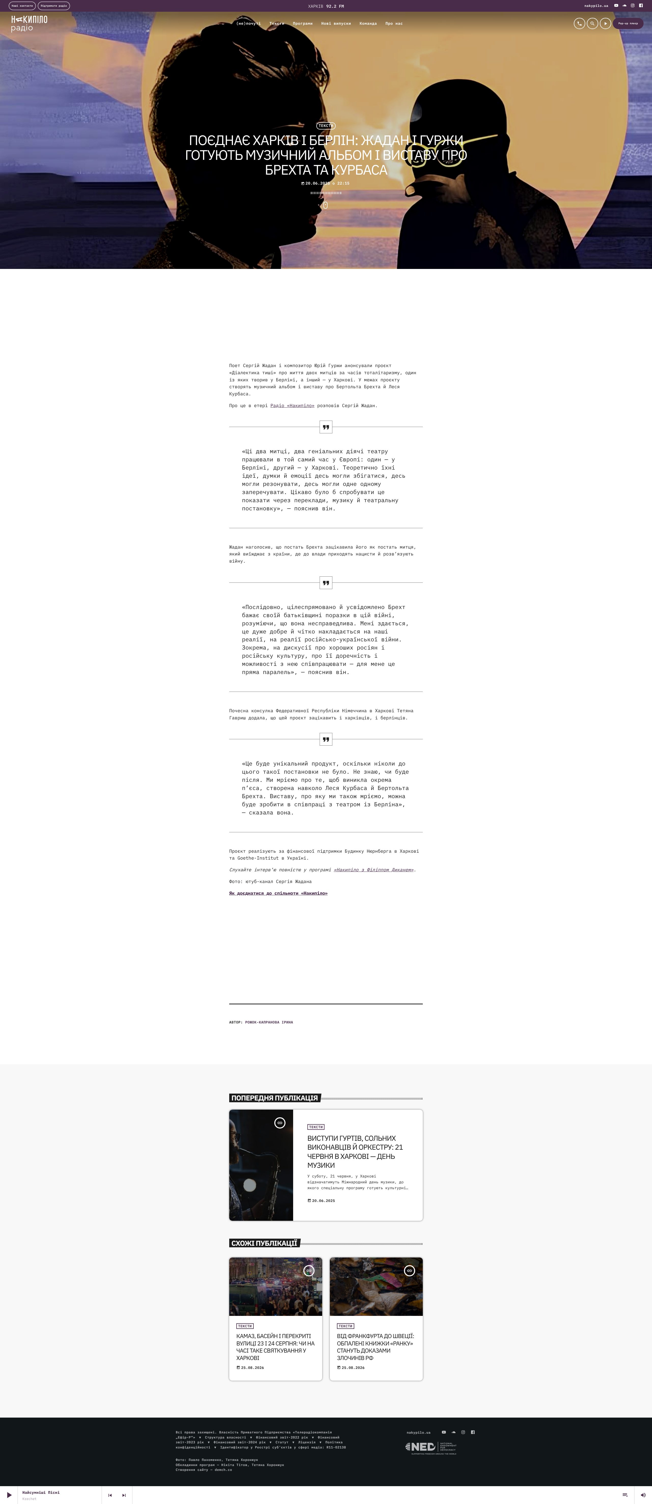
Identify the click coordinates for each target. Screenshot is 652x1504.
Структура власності (225, 1437)
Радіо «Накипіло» (292, 405)
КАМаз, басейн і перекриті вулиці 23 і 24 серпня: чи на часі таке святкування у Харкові (275, 1347)
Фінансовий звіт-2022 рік (282, 1437)
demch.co (223, 1470)
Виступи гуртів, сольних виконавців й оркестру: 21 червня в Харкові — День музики (355, 1151)
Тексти (326, 126)
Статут (282, 1442)
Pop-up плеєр (628, 23)
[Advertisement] (326, 321)
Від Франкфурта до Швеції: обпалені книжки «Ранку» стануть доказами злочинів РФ (375, 1347)
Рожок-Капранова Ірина (269, 1022)
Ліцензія (307, 1442)
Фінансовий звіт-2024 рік (240, 1442)
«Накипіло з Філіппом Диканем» (373, 870)
